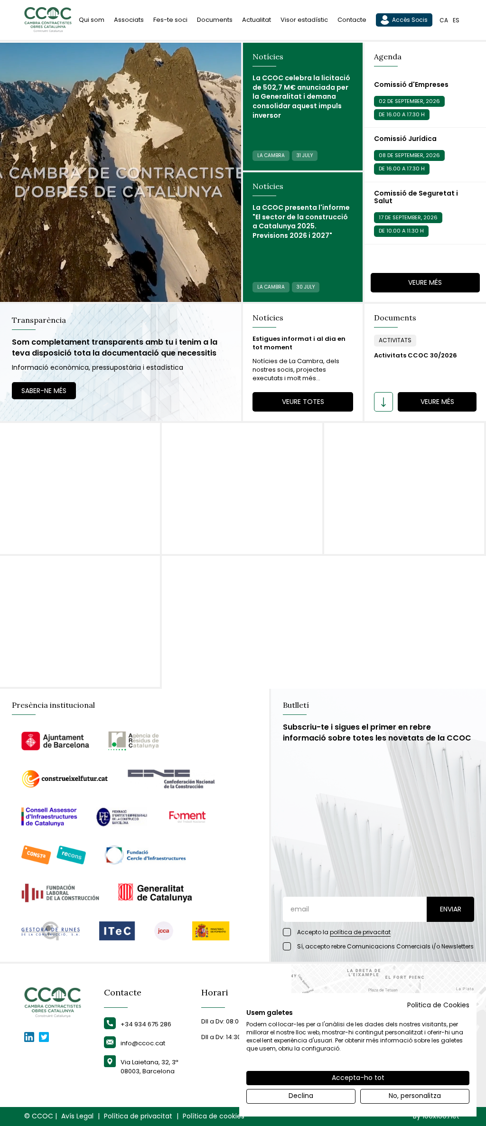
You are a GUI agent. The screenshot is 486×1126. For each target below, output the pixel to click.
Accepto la (344, 932)
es (456, 20)
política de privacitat (360, 932)
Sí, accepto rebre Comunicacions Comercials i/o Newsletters (385, 946)
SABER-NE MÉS (43, 390)
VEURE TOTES (303, 401)
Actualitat (256, 19)
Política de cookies (213, 1116)
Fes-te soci (170, 19)
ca (443, 20)
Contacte (351, 19)
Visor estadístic (304, 19)
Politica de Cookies (438, 1005)
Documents (215, 19)
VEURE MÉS (425, 282)
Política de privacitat (138, 1116)
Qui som (91, 19)
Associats (129, 19)
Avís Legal (77, 1116)
